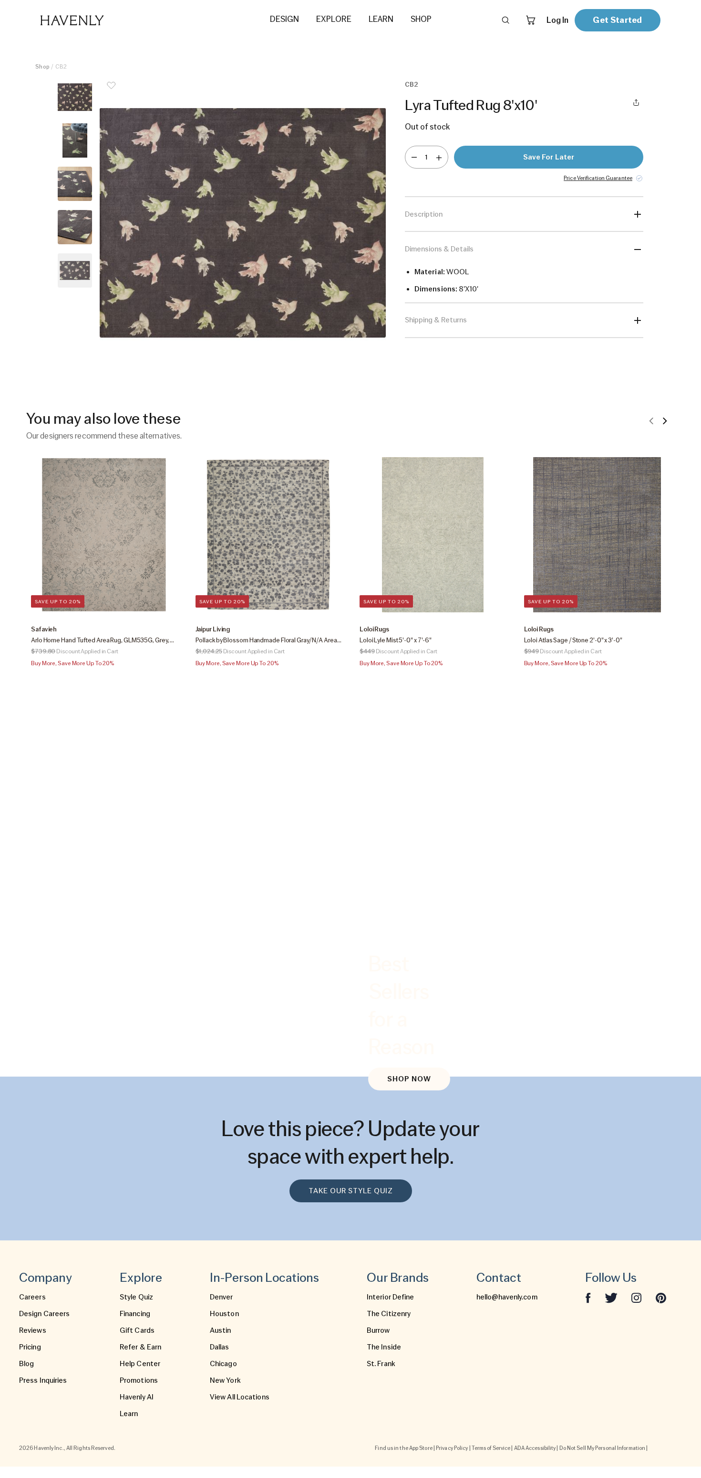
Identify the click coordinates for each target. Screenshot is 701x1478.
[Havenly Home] (102, 20)
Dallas (219, 1347)
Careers (32, 1297)
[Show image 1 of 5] (75, 97)
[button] (243, 223)
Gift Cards (137, 1330)
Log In (557, 20)
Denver (221, 1297)
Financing (135, 1313)
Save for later (548, 157)
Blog (26, 1363)
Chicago (223, 1363)
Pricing (30, 1347)
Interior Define (390, 1297)
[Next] (664, 420)
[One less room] (414, 157)
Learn (129, 1413)
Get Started (617, 20)
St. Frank (381, 1363)
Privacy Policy (452, 1448)
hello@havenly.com (506, 1297)
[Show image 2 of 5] (75, 140)
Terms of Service (491, 1448)
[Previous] (651, 420)
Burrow (378, 1330)
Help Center (140, 1363)
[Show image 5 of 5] (75, 270)
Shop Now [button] (409, 1079)
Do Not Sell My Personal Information (602, 1448)
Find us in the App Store (403, 1448)
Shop (42, 66)
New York (225, 1380)
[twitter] (611, 1297)
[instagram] (636, 1297)
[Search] (505, 20)
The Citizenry (389, 1313)
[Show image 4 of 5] (75, 227)
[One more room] (439, 157)
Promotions (139, 1380)
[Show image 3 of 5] (75, 184)
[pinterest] (661, 1297)
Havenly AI (137, 1397)
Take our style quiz (351, 1191)
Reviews (32, 1330)
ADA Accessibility (535, 1448)
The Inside (384, 1347)
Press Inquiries (43, 1380)
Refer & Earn (140, 1347)
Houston (224, 1313)
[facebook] (588, 1297)
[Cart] (530, 20)
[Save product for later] (111, 91)
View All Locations (239, 1397)
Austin (220, 1330)
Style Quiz (136, 1297)
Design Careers (44, 1313)
